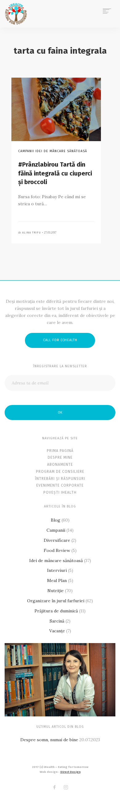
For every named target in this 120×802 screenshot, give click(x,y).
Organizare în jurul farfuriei (55, 600)
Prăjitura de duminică (56, 611)
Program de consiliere (60, 471)
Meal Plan (57, 580)
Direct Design (70, 772)
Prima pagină (60, 451)
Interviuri (57, 570)
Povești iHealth (60, 492)
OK (60, 412)
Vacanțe (57, 631)
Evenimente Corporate (60, 485)
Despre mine (60, 457)
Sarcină (57, 621)
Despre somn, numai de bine (49, 739)
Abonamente (60, 464)
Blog (55, 520)
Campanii (55, 530)
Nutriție (55, 590)
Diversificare (57, 540)
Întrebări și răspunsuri (60, 478)
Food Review (57, 550)
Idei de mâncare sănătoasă (56, 560)
